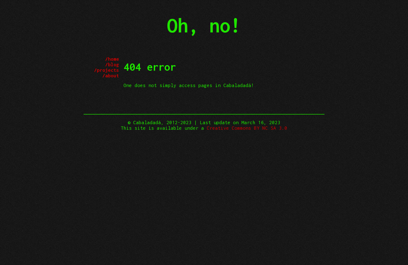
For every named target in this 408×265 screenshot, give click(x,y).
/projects (106, 70)
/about (110, 75)
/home (112, 59)
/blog (112, 64)
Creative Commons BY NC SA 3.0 (247, 128)
